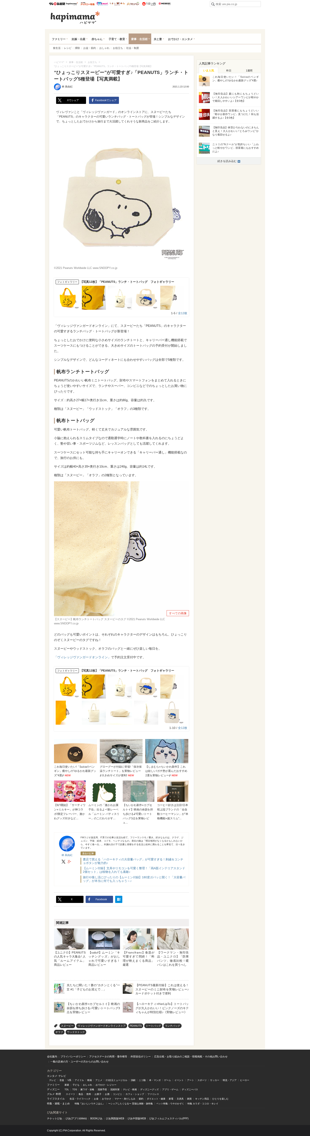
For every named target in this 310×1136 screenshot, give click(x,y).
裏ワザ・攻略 (87, 1089)
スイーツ (70, 1094)
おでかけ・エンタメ (180, 39)
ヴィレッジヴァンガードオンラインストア (102, 1025)
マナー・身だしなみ (125, 1098)
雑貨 (189, 1098)
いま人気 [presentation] (208, 70)
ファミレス (153, 1094)
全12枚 (182, 313)
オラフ (59, 1032)
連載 (57, 1103)
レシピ (67, 48)
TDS (74, 1089)
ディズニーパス (190, 1089)
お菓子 (97, 1094)
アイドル (79, 1080)
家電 (171, 1098)
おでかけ (106, 1098)
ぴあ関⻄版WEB (115, 1118)
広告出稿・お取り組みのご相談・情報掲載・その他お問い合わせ (191, 1056)
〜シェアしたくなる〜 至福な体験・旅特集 (130, 1103)
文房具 (180, 1098)
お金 (96, 1098)
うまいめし (117, 4)
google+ (69, 862)
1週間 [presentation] (249, 70)
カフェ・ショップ (134, 1094)
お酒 (107, 1094)
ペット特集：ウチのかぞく (170, 1103)
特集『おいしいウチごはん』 (90, 1103)
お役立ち (118, 48)
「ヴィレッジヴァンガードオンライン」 (82, 657)
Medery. (165, 4)
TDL (67, 1089)
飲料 (88, 1094)
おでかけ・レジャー (106, 1085)
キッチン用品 (202, 1098)
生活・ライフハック (80, 1098)
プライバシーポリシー (73, 1056)
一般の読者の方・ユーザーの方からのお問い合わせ (79, 1061)
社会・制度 (132, 48)
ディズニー (53, 1089)
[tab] (208, 70)
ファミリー (59, 39)
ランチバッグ (172, 1025)
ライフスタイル (56, 1098)
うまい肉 (149, 4)
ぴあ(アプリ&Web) (76, 1118)
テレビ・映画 (130, 1089)
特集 (49, 1103)
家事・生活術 (139, 39)
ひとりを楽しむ (220, 1098)
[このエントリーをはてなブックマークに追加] (118, 899)
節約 (141, 1098)
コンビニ (117, 1094)
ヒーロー (244, 1080)
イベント (179, 1080)
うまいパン (133, 4)
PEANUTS (136, 1025)
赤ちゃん (97, 39)
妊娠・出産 (78, 39)
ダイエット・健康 (156, 1098)
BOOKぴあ (96, 1118)
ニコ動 (142, 1080)
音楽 (61, 1080)
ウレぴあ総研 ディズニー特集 (88, 4)
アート (190, 1080)
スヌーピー (67, 1025)
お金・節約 (89, 48)
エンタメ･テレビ (56, 1075)
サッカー (214, 1080)
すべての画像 (178, 613)
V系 (69, 1080)
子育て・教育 (117, 39)
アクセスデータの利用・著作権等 (108, 1056)
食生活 (57, 48)
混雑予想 (102, 1089)
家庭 (67, 1085)
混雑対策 (115, 1089)
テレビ (52, 1080)
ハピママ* (72, 4)
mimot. (102, 4)
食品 (80, 1094)
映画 (89, 1080)
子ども (76, 1085)
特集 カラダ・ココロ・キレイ (202, 1103)
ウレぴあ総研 (57, 4)
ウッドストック (76, 1032)
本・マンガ (155, 1080)
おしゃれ (104, 48)
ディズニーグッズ (149, 1089)
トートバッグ (153, 1025)
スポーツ (202, 1080)
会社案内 (52, 1056)
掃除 (77, 48)
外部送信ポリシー (141, 1056)
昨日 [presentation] (228, 70)
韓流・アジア (230, 1080)
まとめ (66, 1103)
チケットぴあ (54, 1118)
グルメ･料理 (54, 1094)
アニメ (98, 1080)
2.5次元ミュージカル (116, 1080)
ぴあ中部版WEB (137, 1118)
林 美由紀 (67, 86)
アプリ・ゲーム (170, 1089)
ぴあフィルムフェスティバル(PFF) (169, 1118)
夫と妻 (158, 39)
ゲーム (167, 1080)
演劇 (133, 1080)
